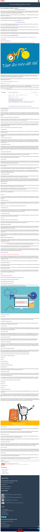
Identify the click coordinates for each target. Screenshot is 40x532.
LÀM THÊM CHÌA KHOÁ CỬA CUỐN (21, 85)
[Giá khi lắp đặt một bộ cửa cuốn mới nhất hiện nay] (2, 500)
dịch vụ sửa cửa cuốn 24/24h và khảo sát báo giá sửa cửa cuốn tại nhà (14, 502)
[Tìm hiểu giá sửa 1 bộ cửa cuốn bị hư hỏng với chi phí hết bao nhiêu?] (2, 494)
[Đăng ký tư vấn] (38, 526)
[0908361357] (38, 529)
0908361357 (20, 531)
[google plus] (5, 517)
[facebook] (2, 517)
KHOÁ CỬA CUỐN (15, 81)
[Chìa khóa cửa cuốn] (2, 1)
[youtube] (4, 517)
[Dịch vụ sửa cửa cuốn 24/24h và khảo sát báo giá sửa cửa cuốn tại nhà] (2, 503)
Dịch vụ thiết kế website (5, 509)
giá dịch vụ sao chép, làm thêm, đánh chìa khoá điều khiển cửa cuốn (13, 497)
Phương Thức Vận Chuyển (5, 514)
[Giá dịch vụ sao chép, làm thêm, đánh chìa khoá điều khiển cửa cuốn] (2, 497)
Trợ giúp (20, 5)
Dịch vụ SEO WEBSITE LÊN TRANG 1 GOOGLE (9, 8)
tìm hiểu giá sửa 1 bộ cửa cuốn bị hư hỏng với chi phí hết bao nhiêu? (13, 494)
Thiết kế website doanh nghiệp (33, 528)
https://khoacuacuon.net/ (6, 83)
